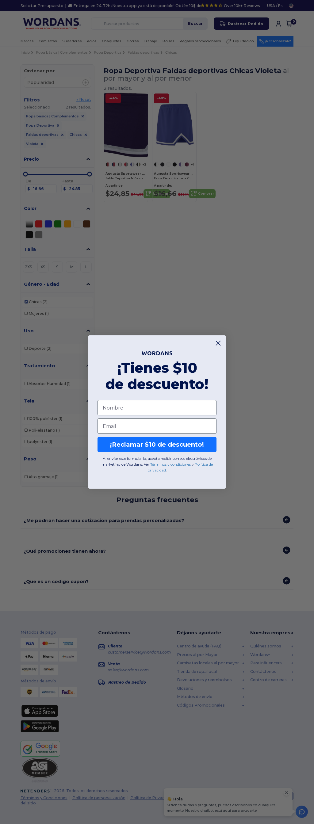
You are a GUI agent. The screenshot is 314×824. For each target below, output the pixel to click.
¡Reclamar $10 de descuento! (157, 444)
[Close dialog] (218, 343)
